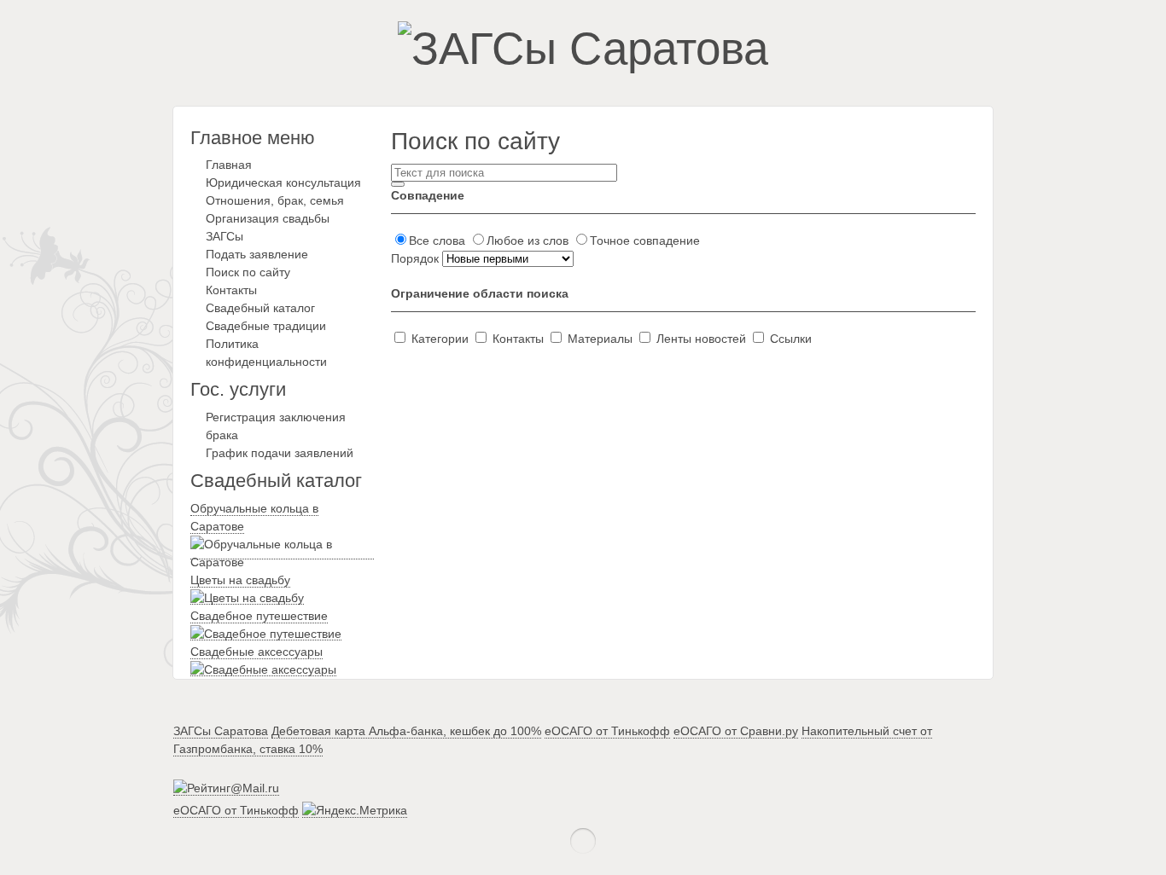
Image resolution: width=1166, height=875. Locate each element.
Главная (229, 164)
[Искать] (398, 184)
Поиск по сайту (248, 272)
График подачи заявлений (279, 453)
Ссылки (789, 338)
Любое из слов (529, 240)
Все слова (439, 240)
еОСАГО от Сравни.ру (735, 731)
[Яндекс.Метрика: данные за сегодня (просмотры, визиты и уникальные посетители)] (354, 811)
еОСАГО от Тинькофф (607, 731)
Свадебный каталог (260, 308)
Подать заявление (257, 254)
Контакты (231, 290)
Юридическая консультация (283, 182)
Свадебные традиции (266, 326)
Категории (440, 338)
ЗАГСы (224, 236)
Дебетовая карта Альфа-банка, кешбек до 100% (406, 731)
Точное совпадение (645, 240)
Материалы (600, 338)
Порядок (416, 258)
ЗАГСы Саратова (220, 731)
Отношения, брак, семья (275, 200)
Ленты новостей (701, 338)
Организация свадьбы (267, 218)
